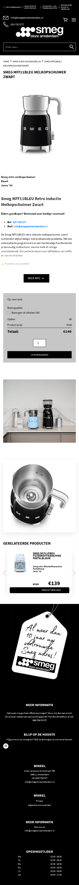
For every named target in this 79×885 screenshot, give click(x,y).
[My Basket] (65, 20)
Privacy (39, 800)
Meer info (34, 278)
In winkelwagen (39, 354)
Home (6, 61)
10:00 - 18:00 (56, 860)
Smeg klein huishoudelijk (27, 61)
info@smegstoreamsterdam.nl (30, 226)
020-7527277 (19, 222)
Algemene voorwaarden (39, 805)
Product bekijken (51, 590)
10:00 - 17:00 (56, 874)
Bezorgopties (14, 308)
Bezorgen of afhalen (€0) (26, 312)
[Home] (39, 32)
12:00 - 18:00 (56, 856)
